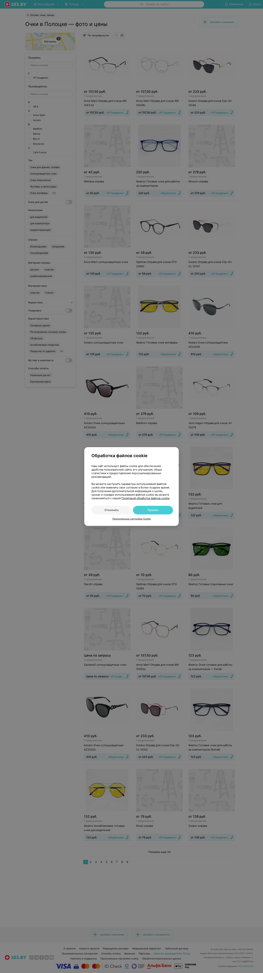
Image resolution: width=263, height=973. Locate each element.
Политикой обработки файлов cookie (145, 498)
